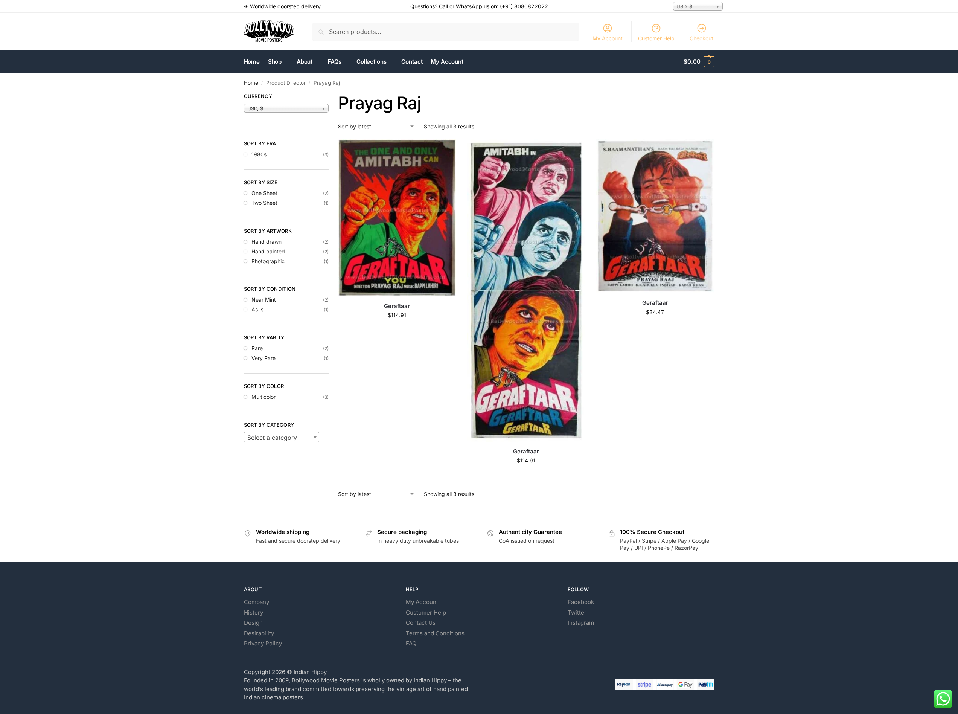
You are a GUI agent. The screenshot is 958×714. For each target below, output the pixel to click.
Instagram (581, 622)
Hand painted (268, 251)
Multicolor (263, 397)
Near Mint (263, 299)
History (253, 612)
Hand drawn (266, 241)
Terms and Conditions (435, 633)
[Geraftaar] (397, 217)
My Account (607, 38)
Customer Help (656, 38)
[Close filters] (331, 97)
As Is (257, 309)
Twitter (577, 612)
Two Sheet (264, 203)
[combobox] (281, 437)
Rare (257, 348)
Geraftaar (397, 306)
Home (251, 83)
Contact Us (421, 622)
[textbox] (281, 437)
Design (253, 622)
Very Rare (263, 358)
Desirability (259, 633)
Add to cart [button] (396, 331)
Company (256, 602)
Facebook (581, 602)
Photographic (268, 261)
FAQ (411, 643)
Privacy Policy (263, 643)
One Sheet (264, 193)
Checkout (701, 38)
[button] (699, 61)
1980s (259, 154)
